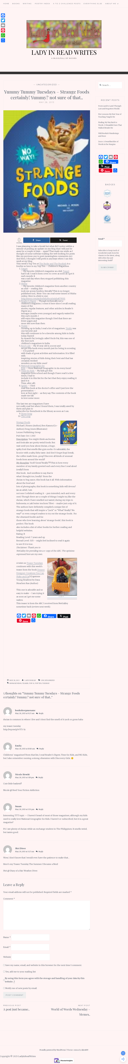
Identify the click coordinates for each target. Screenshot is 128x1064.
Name (7, 937)
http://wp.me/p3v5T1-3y (14, 729)
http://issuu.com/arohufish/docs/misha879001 (43, 298)
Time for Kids (27, 370)
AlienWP (84, 1050)
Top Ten (38, 683)
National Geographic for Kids (33, 366)
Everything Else (93, 3)
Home (6, 3)
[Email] (3, 25)
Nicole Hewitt (22, 774)
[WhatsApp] (3, 35)
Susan (18, 806)
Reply (41, 713)
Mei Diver (20, 848)
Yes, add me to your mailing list (20, 971)
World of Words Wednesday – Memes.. (70, 1010)
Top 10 (31, 683)
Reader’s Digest (28, 301)
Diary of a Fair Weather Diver (24, 870)
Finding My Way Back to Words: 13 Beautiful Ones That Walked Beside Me (110, 125)
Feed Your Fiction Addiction (25, 790)
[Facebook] (3, 15)
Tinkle (24, 326)
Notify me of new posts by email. (21, 988)
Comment (9, 898)
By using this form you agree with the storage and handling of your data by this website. (44, 980)
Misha (24, 283)
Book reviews (16, 683)
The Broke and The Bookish (52, 263)
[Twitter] (3, 20)
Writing (27, 3)
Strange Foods (23, 422)
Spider (24, 385)
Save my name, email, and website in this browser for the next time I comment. (43, 965)
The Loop (25, 416)
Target (24, 268)
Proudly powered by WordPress (53, 1050)
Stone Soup (26, 413)
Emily (18, 745)
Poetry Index (42, 3)
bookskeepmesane (25, 710)
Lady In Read (30, 680)
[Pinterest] (3, 30)
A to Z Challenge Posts (66, 3)
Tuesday (46, 683)
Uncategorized (46, 85)
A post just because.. (16, 1007)
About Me (110, 3)
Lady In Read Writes (64, 52)
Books (16, 3)
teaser (25, 683)
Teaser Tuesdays (35, 563)
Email (6, 947)
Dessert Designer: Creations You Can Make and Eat (30, 573)
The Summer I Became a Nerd (43, 864)
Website (7, 957)
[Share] (3, 40)
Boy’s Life (26, 346)
